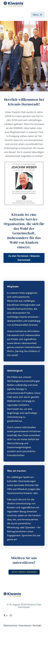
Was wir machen (16, 470)
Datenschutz (10, 625)
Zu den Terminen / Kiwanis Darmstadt (24, 257)
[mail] (11, 615)
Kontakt (37, 625)
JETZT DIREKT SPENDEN (24, 572)
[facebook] (5, 615)
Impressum (25, 625)
